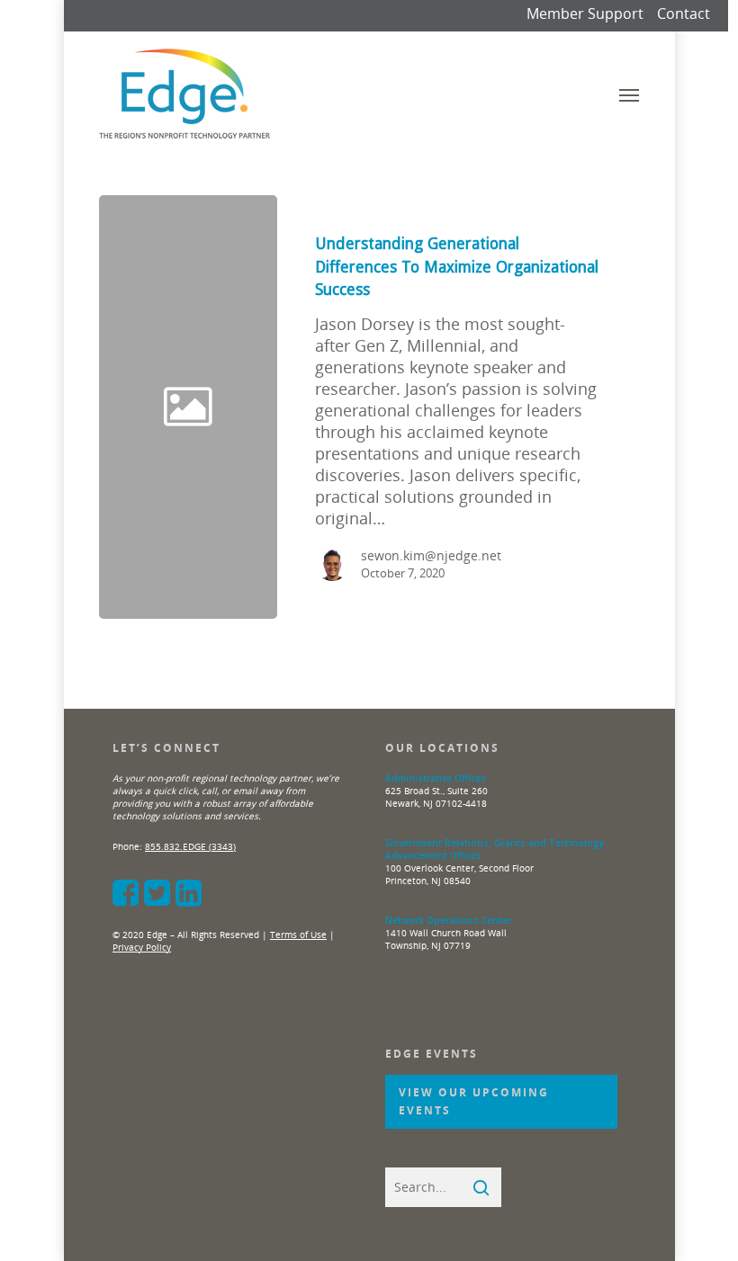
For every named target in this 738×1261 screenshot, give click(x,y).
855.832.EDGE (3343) (190, 846)
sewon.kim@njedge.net (431, 555)
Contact (683, 13)
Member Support (585, 13)
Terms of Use (298, 934)
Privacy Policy (141, 947)
